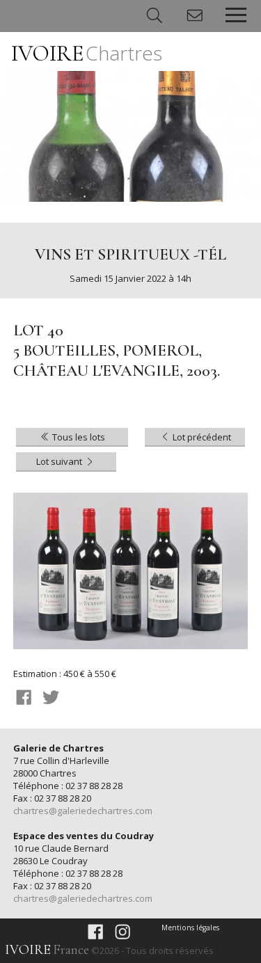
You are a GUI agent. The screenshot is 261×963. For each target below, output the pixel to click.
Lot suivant (60, 461)
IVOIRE (86, 53)
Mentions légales (190, 927)
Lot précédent (201, 437)
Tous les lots (77, 437)
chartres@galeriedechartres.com (82, 810)
